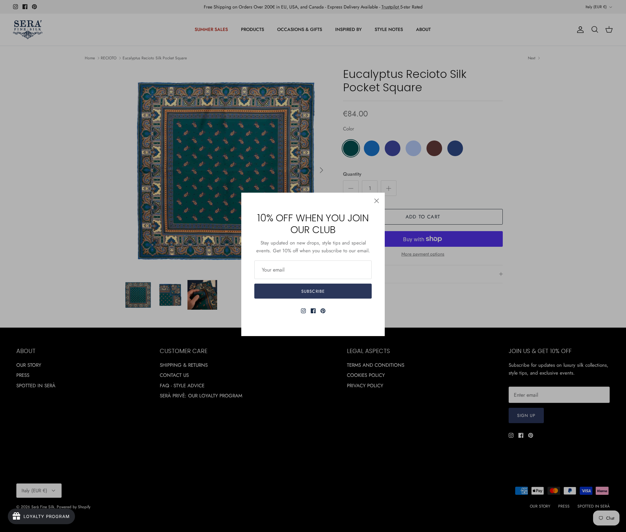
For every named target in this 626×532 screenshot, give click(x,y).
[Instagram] (303, 310)
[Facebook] (313, 310)
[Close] (376, 201)
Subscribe (312, 291)
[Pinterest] (322, 310)
